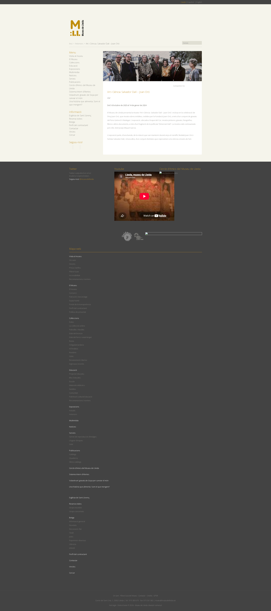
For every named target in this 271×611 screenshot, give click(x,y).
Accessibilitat (74, 275)
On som (72, 260)
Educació (73, 370)
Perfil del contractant (78, 125)
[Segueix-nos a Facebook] (70, 147)
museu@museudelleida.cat (165, 600)
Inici (71, 43)
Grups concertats (76, 511)
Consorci (73, 293)
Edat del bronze (76, 333)
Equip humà (74, 300)
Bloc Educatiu (75, 377)
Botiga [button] (72, 122)
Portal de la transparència (80, 304)
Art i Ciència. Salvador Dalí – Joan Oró (128, 92)
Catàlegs (72, 454)
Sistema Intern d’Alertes (80, 91)
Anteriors (79, 43)
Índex (71, 322)
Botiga (71, 517)
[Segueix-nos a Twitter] (76, 147)
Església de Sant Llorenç (80, 115)
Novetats (73, 525)
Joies (71, 536)
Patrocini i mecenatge (78, 296)
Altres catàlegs (75, 462)
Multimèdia (74, 72)
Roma (71, 341)
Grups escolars (75, 507)
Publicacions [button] (74, 82)
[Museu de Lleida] (77, 28)
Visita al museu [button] (76, 56)
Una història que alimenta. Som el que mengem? (89, 486)
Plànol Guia (74, 271)
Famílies (72, 389)
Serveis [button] (72, 78)
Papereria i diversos (77, 540)
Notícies (73, 75)
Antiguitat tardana (76, 345)
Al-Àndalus (73, 348)
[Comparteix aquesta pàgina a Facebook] (188, 85)
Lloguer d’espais (76, 440)
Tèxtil (71, 533)
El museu (73, 289)
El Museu (73, 285)
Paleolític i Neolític (76, 329)
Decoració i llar (75, 529)
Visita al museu (75, 256)
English (199, 2)
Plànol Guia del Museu (128, 596)
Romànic (73, 352)
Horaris (72, 264)
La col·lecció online (77, 326)
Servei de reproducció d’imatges (82, 436)
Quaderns (73, 458)
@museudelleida (86, 179)
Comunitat (73, 393)
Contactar (73, 128)
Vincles (72, 131)
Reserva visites (75, 503)
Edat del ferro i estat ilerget (80, 337)
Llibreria (72, 544)
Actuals (72, 410)
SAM (71, 444)
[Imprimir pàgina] (197, 86)
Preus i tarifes (75, 267)
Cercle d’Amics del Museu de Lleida (84, 468)
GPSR (156, 596)
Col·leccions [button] (74, 62)
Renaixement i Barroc (78, 360)
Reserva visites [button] (75, 118)
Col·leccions (74, 318)
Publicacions (74, 450)
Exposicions (74, 406)
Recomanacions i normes (79, 279)
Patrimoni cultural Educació (80, 396)
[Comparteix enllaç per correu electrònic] (195, 86)
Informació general (77, 521)
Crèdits (149, 596)
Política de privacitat (77, 312)
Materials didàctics (77, 385)
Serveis (72, 433)
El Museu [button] (73, 59)
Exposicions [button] (74, 69)
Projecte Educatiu (76, 374)
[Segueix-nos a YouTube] (83, 147)
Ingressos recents (76, 364)
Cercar (72, 135)
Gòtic (71, 356)
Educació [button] (73, 65)
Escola (72, 381)
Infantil (72, 548)
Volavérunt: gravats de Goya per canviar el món (89, 480)
